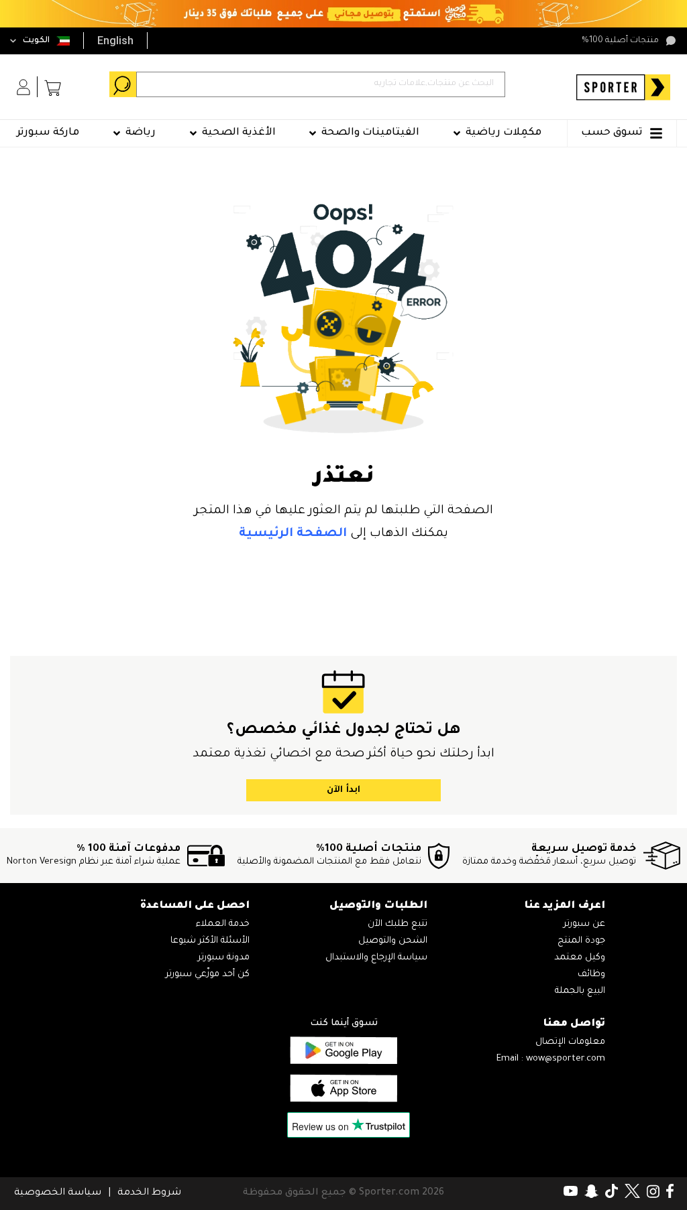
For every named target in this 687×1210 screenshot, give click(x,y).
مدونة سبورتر (224, 958)
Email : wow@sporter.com (550, 1059)
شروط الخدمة (149, 1193)
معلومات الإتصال (570, 1042)
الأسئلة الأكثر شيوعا (210, 941)
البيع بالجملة (580, 991)
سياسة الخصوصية (57, 1193)
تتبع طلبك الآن (397, 924)
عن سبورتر (584, 924)
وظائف (591, 974)
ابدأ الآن (343, 790)
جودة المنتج (581, 941)
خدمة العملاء (223, 924)
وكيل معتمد (579, 958)
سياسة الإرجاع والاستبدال (376, 958)
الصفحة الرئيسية (293, 534)
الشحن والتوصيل (392, 941)
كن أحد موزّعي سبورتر (208, 974)
